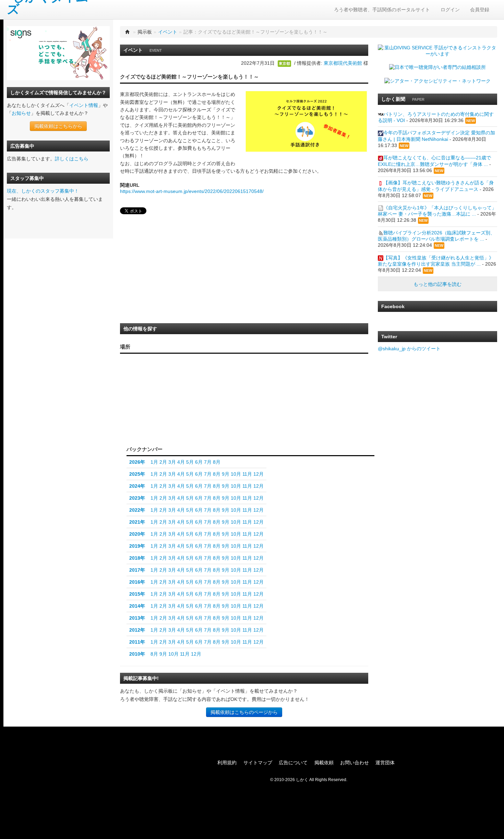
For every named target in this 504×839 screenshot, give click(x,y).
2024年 (137, 486)
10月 (236, 474)
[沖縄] (135, 422)
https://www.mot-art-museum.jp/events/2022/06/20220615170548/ (192, 191)
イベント (167, 32)
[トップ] (127, 31)
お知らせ (21, 113)
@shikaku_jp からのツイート (409, 348)
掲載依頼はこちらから (58, 126)
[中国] (160, 401)
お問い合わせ (354, 762)
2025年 (137, 474)
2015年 (137, 594)
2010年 (137, 654)
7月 (208, 462)
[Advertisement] (171, 271)
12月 (258, 474)
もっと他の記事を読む (437, 284)
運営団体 (385, 762)
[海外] (209, 430)
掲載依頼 (324, 762)
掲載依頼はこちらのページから (244, 712)
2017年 (137, 570)
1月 (154, 462)
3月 (172, 462)
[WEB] (180, 430)
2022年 (137, 510)
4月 (181, 462)
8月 (216, 462)
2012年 (137, 630)
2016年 (137, 582)
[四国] (160, 415)
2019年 (137, 546)
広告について (293, 762)
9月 (225, 474)
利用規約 (227, 762)
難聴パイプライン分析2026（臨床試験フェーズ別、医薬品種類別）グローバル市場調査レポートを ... (436, 236)
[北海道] (210, 368)
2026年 (137, 462)
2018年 (137, 558)
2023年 (137, 498)
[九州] (143, 409)
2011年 (137, 642)
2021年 (137, 522)
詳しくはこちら (71, 158)
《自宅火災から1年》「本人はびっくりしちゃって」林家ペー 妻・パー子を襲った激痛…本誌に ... (437, 211)
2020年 (137, 534)
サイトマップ (257, 762)
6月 (199, 462)
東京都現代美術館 (343, 63)
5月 (190, 462)
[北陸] (189, 399)
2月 (163, 462)
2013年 (137, 618)
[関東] (208, 411)
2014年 (137, 606)
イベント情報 (83, 105)
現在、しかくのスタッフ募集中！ (43, 191)
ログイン (450, 9)
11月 (247, 474)
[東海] (189, 413)
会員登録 (479, 9)
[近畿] (174, 407)
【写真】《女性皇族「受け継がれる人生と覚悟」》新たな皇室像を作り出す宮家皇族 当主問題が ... (436, 261)
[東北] (208, 388)
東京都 (284, 63)
